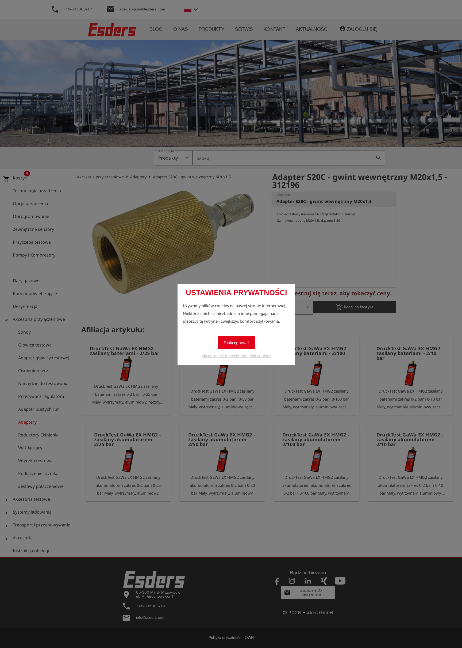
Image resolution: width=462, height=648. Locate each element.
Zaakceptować (236, 342)
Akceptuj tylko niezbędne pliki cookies (236, 355)
